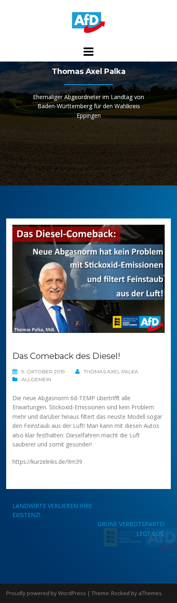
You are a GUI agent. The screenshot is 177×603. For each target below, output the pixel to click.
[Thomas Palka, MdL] (88, 22)
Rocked (120, 593)
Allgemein (36, 379)
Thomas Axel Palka (111, 371)
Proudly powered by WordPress (46, 593)
